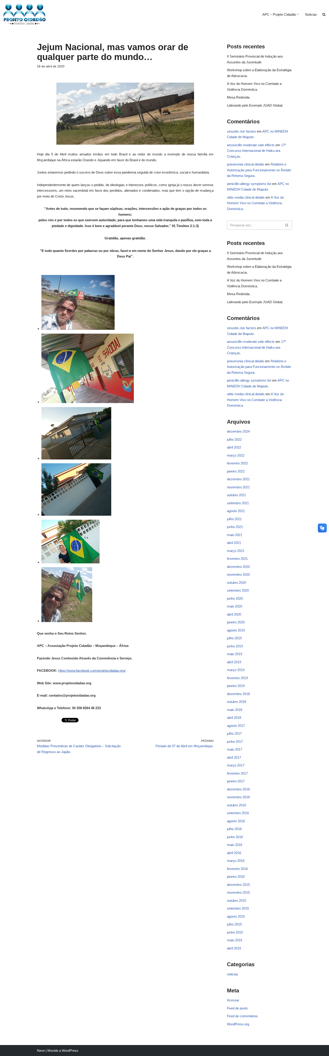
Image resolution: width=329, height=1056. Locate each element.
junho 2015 (235, 932)
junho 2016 (235, 837)
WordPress (70, 1050)
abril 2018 (234, 717)
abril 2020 (234, 614)
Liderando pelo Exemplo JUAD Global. (255, 105)
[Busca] (287, 225)
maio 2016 (234, 845)
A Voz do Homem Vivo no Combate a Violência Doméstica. (255, 203)
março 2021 (235, 551)
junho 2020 (235, 598)
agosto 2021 (236, 511)
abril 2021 (234, 543)
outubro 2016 (236, 805)
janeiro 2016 (236, 876)
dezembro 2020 (238, 567)
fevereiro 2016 (237, 869)
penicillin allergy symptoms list (249, 184)
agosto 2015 (236, 916)
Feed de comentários (242, 1016)
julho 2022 (234, 439)
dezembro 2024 (238, 431)
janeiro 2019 (236, 686)
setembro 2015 (238, 908)
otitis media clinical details (246, 197)
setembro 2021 (238, 503)
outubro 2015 (236, 900)
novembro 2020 (238, 574)
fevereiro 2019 (237, 678)
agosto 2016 (236, 821)
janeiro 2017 (236, 781)
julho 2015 (234, 924)
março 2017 (235, 765)
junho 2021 (235, 527)
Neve (41, 1050)
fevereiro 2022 (237, 463)
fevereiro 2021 (237, 558)
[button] (298, 14)
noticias (232, 974)
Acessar (233, 1000)
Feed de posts (237, 1008)
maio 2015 (234, 940)
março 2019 (235, 670)
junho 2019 (235, 646)
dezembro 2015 (238, 884)
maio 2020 (234, 606)
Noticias (311, 14)
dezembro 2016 (238, 789)
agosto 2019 (236, 630)
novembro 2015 (238, 892)
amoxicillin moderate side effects (251, 145)
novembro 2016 (238, 797)
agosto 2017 (236, 726)
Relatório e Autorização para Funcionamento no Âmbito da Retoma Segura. (259, 170)
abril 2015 (234, 948)
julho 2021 (234, 519)
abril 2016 (234, 853)
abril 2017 (234, 757)
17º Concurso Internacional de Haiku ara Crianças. (256, 150)
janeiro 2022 (236, 471)
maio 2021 (234, 535)
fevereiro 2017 (237, 773)
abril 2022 (234, 447)
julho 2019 (234, 638)
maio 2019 (234, 654)
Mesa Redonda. (238, 97)
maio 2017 (234, 749)
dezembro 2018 (238, 694)
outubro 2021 (236, 495)
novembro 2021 (238, 487)
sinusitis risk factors (241, 131)
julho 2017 (234, 733)
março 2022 (235, 455)
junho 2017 (235, 741)
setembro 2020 (238, 590)
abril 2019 (234, 662)
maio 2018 (234, 710)
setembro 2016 (238, 813)
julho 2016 (234, 829)
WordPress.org (238, 1024)
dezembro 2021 (238, 479)
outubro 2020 (236, 582)
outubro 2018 (236, 702)
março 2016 (235, 861)
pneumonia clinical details (245, 164)
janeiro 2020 (236, 622)
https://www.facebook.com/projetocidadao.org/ (92, 670)
